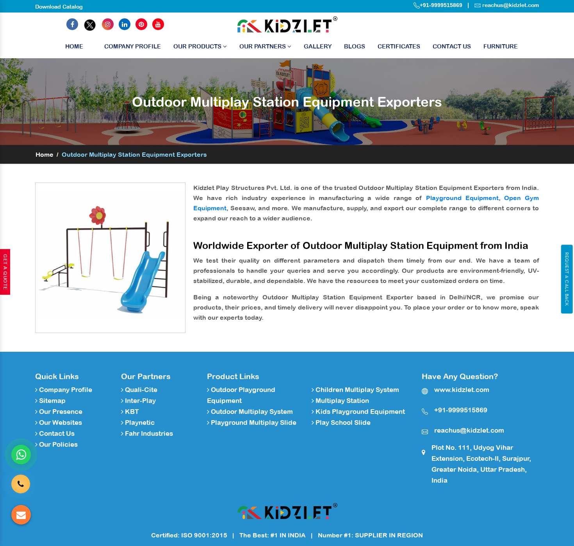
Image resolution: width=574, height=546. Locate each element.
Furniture (500, 46)
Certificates (399, 46)
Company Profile (132, 46)
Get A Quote (5, 272)
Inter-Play (139, 401)
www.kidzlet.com (461, 390)
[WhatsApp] (21, 454)
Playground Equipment (462, 197)
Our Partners (263, 46)
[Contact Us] (20, 485)
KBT (131, 411)
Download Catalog (59, 7)
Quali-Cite (140, 390)
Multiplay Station (341, 401)
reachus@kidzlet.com (510, 5)
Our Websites (59, 422)
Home (74, 46)
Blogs (354, 46)
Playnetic (139, 422)
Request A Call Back (567, 279)
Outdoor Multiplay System (251, 411)
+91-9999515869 (441, 5)
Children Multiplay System (356, 390)
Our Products (198, 46)
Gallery (318, 46)
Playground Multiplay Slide (252, 422)
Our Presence (59, 411)
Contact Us (452, 46)
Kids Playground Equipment (359, 411)
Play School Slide (342, 422)
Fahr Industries (148, 433)
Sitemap (51, 401)
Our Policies (57, 444)
